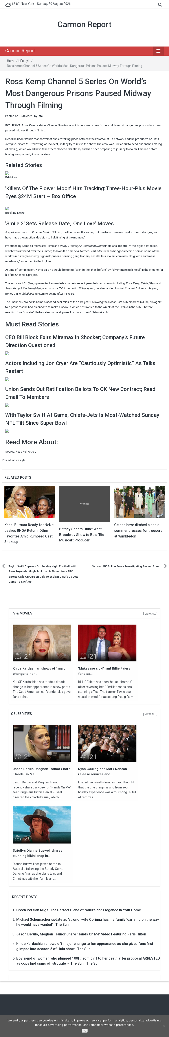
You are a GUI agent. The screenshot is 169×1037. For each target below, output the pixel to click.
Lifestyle (24, 61)
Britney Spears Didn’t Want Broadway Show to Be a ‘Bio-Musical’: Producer (82, 534)
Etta (40, 116)
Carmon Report (84, 24)
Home (11, 61)
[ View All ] (150, 613)
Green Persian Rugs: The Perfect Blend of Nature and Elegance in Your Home (78, 910)
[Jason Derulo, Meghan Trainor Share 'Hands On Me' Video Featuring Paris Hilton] (42, 743)
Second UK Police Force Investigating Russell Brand (126, 566)
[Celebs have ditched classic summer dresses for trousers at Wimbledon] (139, 501)
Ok (84, 1031)
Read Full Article (26, 451)
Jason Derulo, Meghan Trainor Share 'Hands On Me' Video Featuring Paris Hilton (81, 934)
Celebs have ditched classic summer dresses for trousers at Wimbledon (138, 530)
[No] (163, 1026)
